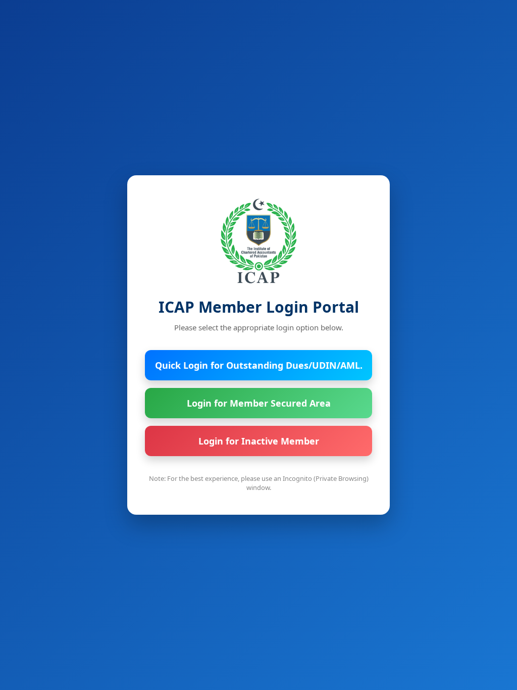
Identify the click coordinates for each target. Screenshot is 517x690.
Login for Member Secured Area (259, 403)
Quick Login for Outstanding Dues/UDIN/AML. (259, 365)
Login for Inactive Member (258, 441)
